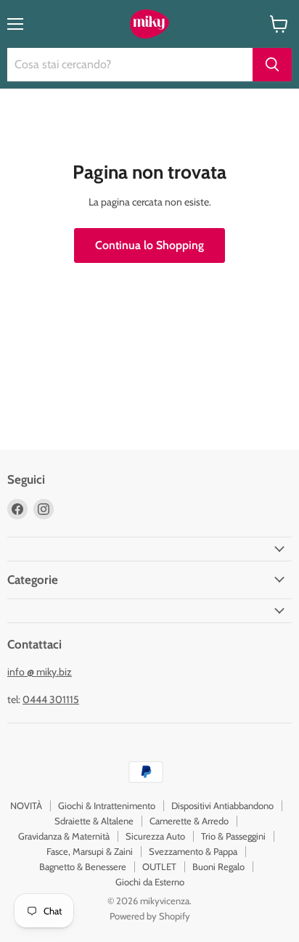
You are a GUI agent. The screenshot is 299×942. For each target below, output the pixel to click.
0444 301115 (50, 699)
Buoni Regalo (218, 866)
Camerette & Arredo (189, 821)
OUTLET (159, 866)
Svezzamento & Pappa (193, 851)
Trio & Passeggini (233, 836)
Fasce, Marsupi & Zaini (89, 851)
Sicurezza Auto (155, 836)
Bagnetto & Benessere (82, 866)
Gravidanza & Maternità (64, 836)
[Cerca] (272, 64)
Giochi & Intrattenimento (106, 805)
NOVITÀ (26, 805)
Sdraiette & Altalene (94, 821)
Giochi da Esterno (149, 882)
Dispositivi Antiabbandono (222, 805)
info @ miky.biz (39, 671)
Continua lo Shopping (149, 245)
